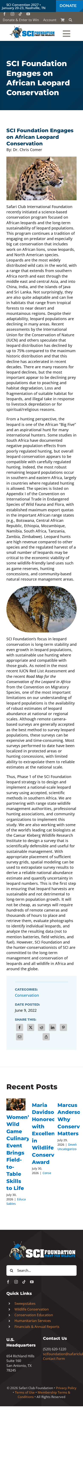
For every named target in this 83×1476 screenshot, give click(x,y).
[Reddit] (41, 1027)
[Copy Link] (46, 1036)
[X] (30, 1027)
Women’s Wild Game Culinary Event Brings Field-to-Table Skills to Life (19, 1152)
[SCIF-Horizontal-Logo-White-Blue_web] (41, 1241)
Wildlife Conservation (31, 1309)
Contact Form (54, 1358)
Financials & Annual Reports (36, 1326)
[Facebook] (19, 1027)
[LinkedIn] (52, 1027)
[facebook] (4, 14)
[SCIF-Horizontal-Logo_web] (32, 26)
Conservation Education (33, 1315)
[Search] (70, 20)
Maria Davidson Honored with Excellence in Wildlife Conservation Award (50, 1133)
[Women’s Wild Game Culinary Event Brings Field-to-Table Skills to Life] (16, 1104)
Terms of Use (25, 1392)
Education (24, 1199)
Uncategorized (67, 1149)
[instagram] (12, 14)
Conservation (27, 995)
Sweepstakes (25, 1303)
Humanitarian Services (32, 1320)
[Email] (19, 1036)
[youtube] (28, 14)
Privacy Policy (66, 1388)
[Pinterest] (63, 1027)
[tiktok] (20, 14)
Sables (11, 1204)
